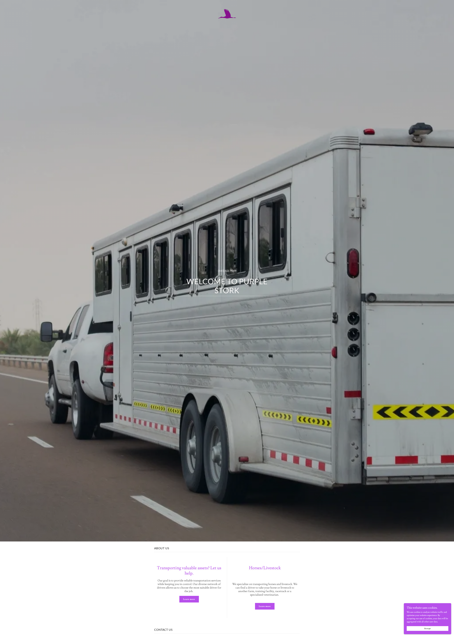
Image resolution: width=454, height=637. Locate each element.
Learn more (189, 599)
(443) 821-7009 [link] (227, 271)
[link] (227, 3)
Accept (427, 628)
